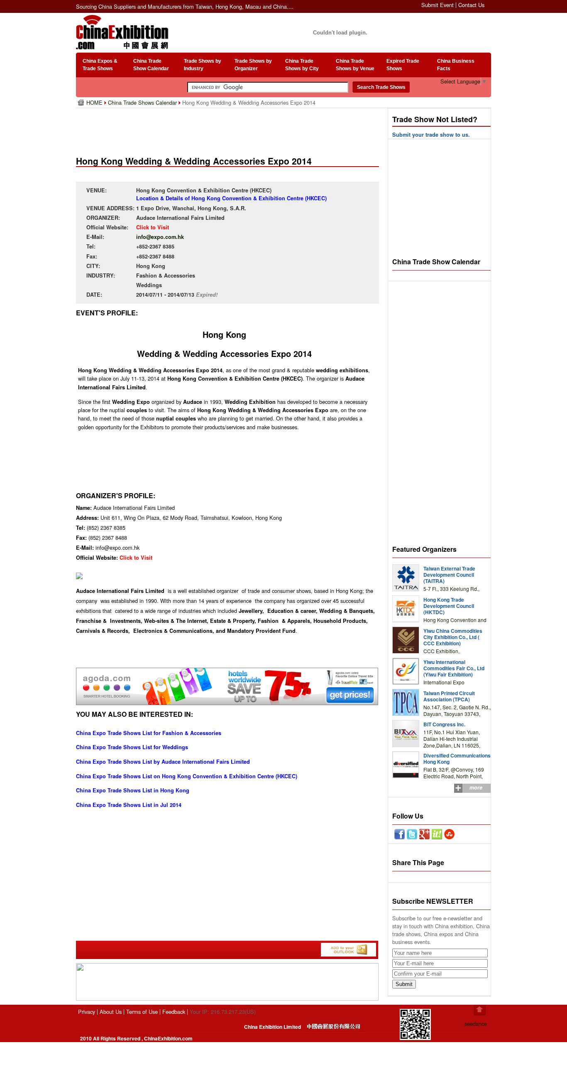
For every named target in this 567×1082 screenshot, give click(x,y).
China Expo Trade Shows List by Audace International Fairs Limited (163, 761)
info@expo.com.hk (160, 237)
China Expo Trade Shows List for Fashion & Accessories (148, 733)
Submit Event (437, 5)
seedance (475, 1024)
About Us (111, 1012)
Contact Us (471, 5)
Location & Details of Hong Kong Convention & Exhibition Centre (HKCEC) (231, 198)
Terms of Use (142, 1012)
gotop (480, 1010)
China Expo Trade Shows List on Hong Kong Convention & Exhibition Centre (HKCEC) (186, 776)
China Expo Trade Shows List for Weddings (132, 747)
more (475, 787)
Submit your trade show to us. (431, 134)
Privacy (86, 1012)
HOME (95, 102)
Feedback (173, 1012)
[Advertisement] (229, 129)
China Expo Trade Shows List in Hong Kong (132, 790)
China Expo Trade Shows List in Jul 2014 (128, 805)
